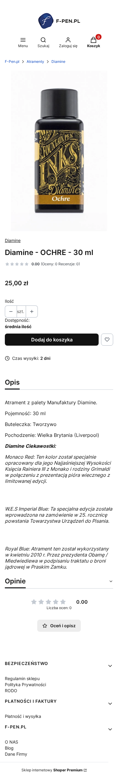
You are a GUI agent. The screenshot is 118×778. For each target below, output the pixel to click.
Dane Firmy (16, 754)
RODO (11, 690)
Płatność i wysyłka (23, 716)
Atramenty (35, 61)
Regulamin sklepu (22, 678)
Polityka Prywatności (25, 684)
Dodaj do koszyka (52, 340)
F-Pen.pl (12, 61)
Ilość (9, 301)
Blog (9, 748)
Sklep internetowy (52, 770)
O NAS (11, 741)
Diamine (58, 61)
